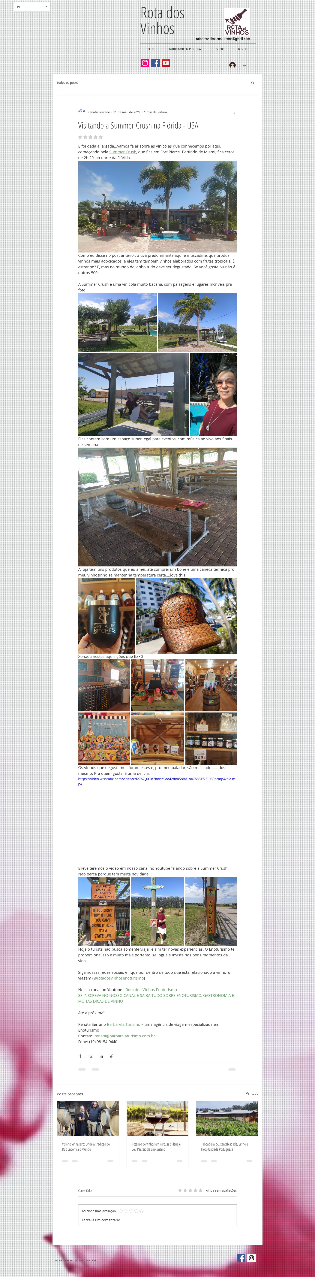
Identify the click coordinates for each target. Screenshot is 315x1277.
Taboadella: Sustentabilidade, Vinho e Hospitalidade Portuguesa (224, 1146)
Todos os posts (67, 83)
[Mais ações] (234, 112)
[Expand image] (117, 322)
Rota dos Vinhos (162, 20)
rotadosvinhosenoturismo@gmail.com (223, 39)
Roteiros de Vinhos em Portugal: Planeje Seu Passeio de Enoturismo (156, 1146)
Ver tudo (252, 1093)
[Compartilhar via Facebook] (80, 1056)
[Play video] (157, 820)
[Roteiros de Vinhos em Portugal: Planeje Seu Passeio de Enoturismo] (158, 1118)
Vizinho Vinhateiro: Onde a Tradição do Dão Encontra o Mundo (86, 1146)
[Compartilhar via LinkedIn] (101, 1056)
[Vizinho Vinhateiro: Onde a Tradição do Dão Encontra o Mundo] (88, 1118)
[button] (253, 82)
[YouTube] (166, 63)
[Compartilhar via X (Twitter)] (91, 1056)
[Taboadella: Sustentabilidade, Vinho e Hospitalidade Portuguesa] (227, 1118)
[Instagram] (145, 63)
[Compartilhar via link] (112, 1056)
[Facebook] (155, 63)
